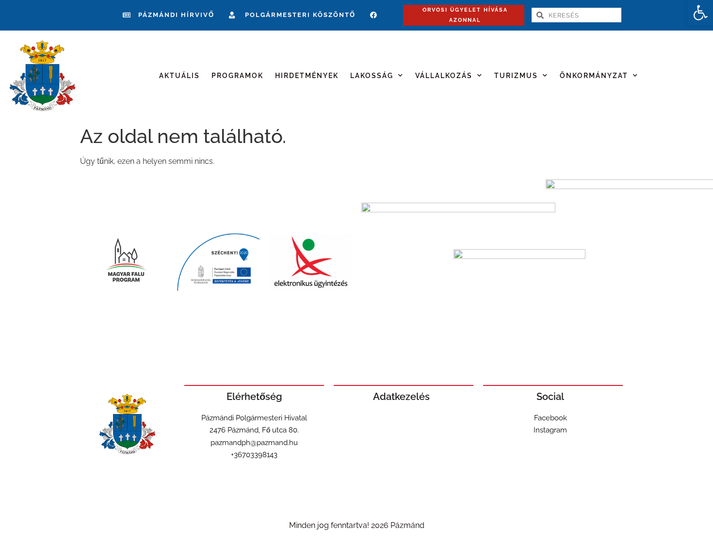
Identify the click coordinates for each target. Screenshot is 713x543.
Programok (237, 76)
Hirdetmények (307, 76)
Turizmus (516, 76)
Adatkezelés (401, 396)
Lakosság (371, 76)
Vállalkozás (443, 76)
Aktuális (179, 76)
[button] (700, 12)
